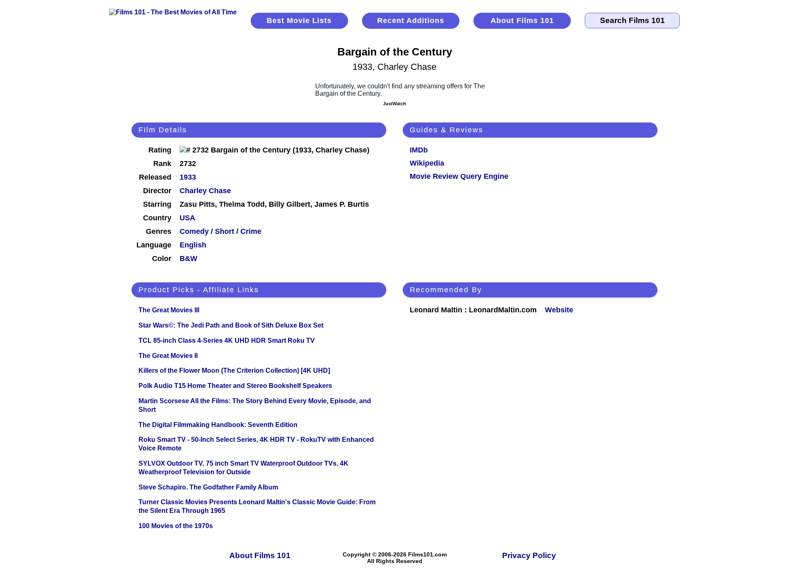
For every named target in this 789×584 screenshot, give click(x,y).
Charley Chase (205, 191)
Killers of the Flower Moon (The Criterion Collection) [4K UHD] (234, 370)
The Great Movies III (168, 310)
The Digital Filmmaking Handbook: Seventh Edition (218, 424)
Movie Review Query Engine (459, 176)
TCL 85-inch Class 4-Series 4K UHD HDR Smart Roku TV (226, 340)
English (193, 245)
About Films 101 (522, 20)
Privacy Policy (529, 555)
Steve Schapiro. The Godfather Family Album (208, 487)
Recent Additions (410, 20)
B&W (188, 258)
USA (187, 218)
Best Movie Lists (299, 20)
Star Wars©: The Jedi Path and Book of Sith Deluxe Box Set (230, 325)
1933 (188, 177)
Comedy (194, 231)
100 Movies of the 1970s (175, 525)
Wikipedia (427, 163)
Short (224, 231)
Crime (250, 231)
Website (559, 310)
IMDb (419, 150)
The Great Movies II (168, 355)
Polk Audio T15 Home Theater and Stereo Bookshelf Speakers (235, 385)
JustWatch (394, 103)
